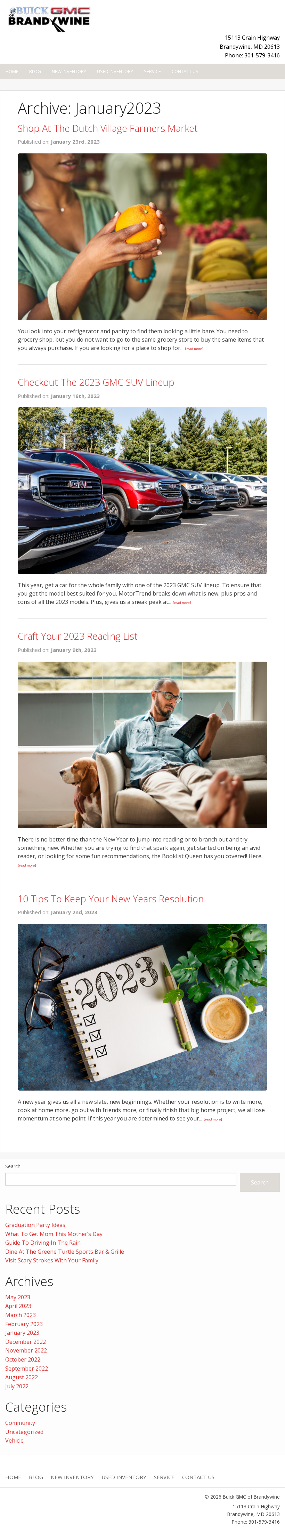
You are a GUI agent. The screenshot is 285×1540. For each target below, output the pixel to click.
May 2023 (17, 1297)
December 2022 (25, 1342)
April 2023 (18, 1306)
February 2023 (24, 1324)
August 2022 (21, 1377)
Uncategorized (24, 1432)
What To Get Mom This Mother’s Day (54, 1234)
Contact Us (185, 71)
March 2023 (20, 1315)
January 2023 (22, 1332)
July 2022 (16, 1386)
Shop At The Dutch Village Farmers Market (108, 128)
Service (152, 71)
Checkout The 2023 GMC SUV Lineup (96, 382)
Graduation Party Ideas (35, 1225)
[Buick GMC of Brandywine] (48, 18)
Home (12, 71)
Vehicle (14, 1440)
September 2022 (26, 1368)
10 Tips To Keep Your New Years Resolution (111, 898)
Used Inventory (115, 71)
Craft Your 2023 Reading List (78, 636)
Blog (35, 71)
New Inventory (69, 71)
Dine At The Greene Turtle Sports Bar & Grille (64, 1251)
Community (20, 1423)
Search (13, 1166)
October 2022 (22, 1359)
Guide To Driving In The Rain (43, 1242)
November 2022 (26, 1350)
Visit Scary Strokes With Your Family (51, 1260)
